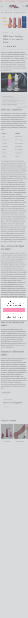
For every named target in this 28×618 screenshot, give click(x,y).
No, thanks (14, 313)
